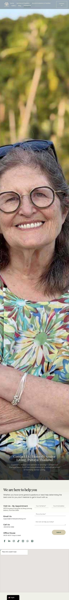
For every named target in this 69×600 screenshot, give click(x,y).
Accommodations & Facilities (41, 3)
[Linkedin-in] (9, 541)
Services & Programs (23, 3)
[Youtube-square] (23, 541)
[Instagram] (14, 541)
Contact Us (27, 6)
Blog (19, 6)
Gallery (13, 6)
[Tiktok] (18, 541)
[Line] (32, 541)
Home (12, 3)
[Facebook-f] (4, 541)
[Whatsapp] (27, 541)
